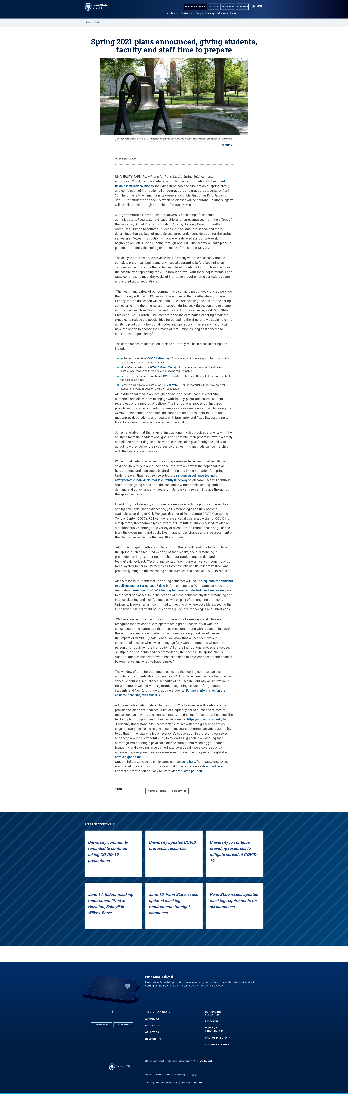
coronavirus (179, 790)
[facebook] (98, 1011)
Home (88, 22)
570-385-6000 (206, 1061)
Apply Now (227, 6)
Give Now (242, 6)
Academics (172, 13)
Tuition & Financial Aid (214, 1029)
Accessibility (180, 1074)
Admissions (187, 13)
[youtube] (118, 1011)
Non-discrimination (163, 1074)
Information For (225, 13)
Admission (152, 1025)
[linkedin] (105, 1011)
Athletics (152, 1032)
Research (211, 1021)
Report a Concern (195, 6)
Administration (157, 790)
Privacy (148, 1074)
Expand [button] (226, 145)
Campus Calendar (217, 1044)
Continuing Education (213, 1013)
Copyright (193, 1074)
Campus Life (153, 1039)
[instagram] (126, 1011)
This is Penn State (157, 1012)
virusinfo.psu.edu (190, 771)
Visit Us (213, 6)
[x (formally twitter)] (112, 1011)
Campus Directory (205, 13)
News (96, 22)
